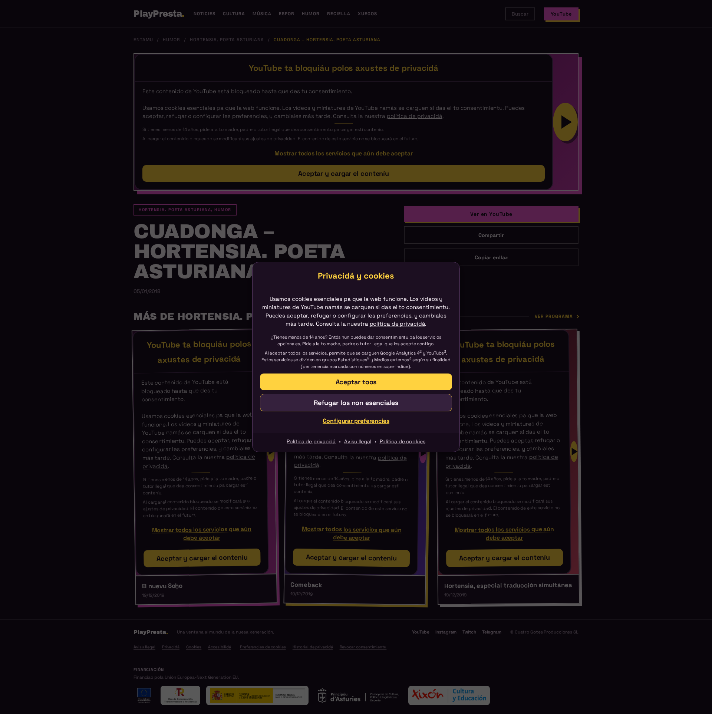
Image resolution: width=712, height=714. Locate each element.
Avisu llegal (357, 441)
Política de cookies (402, 441)
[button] (356, 402)
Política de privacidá (311, 441)
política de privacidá (397, 323)
